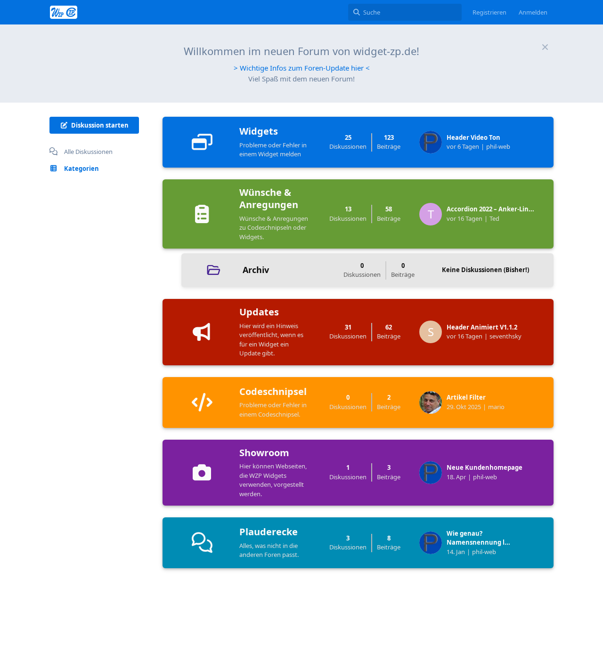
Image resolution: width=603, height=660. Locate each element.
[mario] (433, 402)
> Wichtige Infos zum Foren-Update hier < (302, 67)
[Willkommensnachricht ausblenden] (545, 47)
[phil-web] (433, 142)
